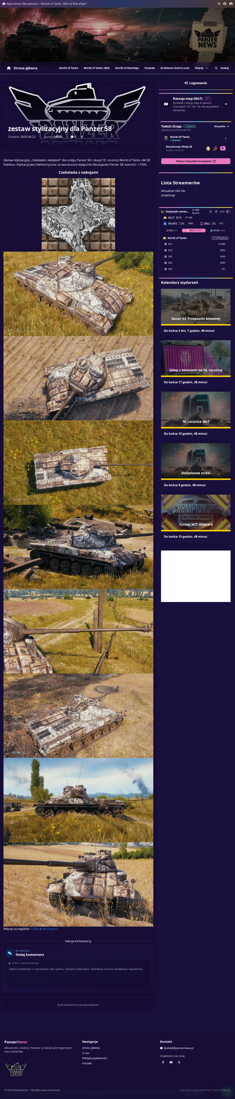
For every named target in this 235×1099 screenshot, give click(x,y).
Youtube (149, 68)
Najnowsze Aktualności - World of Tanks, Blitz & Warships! (46, 4)
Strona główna (25, 68)
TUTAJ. (34, 929)
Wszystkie (219, 126)
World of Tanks (68, 68)
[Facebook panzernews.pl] (224, 3)
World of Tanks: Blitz (97, 68)
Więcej (199, 68)
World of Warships (127, 68)
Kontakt (87, 1063)
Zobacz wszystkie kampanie (194, 161)
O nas (85, 1053)
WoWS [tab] (219, 230)
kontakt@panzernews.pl (179, 1048)
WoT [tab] (195, 230)
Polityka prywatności (94, 1058)
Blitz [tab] (173, 230)
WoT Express (50, 929)
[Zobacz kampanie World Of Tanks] (225, 138)
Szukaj (224, 68)
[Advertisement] (196, 576)
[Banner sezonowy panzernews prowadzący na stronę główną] (117, 37)
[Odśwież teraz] (216, 211)
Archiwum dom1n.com (174, 68)
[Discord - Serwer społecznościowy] (231, 3)
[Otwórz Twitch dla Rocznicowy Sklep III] (223, 148)
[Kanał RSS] (219, 3)
